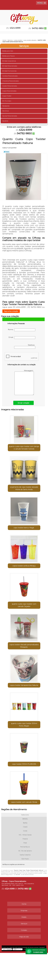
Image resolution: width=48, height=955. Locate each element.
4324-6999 (15, 28)
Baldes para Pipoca (8, 56)
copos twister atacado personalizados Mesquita (24, 646)
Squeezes (5, 121)
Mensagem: (29, 371)
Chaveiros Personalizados (10, 81)
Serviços (24, 46)
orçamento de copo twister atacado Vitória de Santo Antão (24, 488)
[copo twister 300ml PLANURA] (24, 746)
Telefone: (31, 345)
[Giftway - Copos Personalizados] (24, 16)
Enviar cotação (23, 403)
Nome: (11, 330)
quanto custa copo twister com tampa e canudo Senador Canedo (24, 447)
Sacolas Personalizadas (9, 116)
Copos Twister (6, 96)
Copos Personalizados (9, 91)
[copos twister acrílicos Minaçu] (24, 548)
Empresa (24, 910)
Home (24, 904)
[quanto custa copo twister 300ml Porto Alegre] (24, 706)
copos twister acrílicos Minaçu (24, 566)
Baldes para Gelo (7, 51)
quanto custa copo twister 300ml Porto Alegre (24, 724)
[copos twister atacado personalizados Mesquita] (24, 627)
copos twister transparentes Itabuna (24, 685)
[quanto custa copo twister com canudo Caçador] (24, 586)
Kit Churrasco (6, 101)
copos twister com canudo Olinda (24, 802)
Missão (24, 917)
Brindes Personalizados (9, 66)
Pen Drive (5, 111)
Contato (24, 930)
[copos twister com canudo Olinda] (24, 784)
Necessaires (5, 106)
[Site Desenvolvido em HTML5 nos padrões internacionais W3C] (18, 949)
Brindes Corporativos (9, 61)
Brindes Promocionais (9, 71)
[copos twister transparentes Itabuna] (24, 667)
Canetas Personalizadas (10, 76)
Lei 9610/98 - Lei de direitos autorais (23, 874)
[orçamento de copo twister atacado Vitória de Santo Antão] (24, 469)
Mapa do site (24, 937)
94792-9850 (38, 28)
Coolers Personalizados (9, 86)
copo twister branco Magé (24, 528)
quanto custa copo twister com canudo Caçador (24, 605)
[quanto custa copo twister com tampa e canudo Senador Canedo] (24, 429)
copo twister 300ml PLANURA (24, 764)
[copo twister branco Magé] (24, 510)
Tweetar (6, 152)
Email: (11, 337)
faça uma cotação (11, 311)
